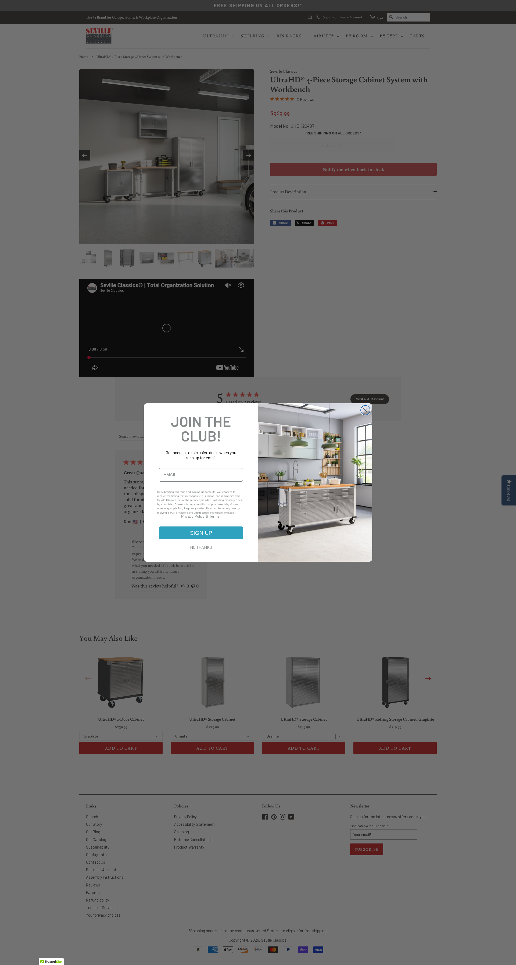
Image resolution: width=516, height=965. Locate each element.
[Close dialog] (365, 410)
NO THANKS (201, 547)
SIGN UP (201, 533)
